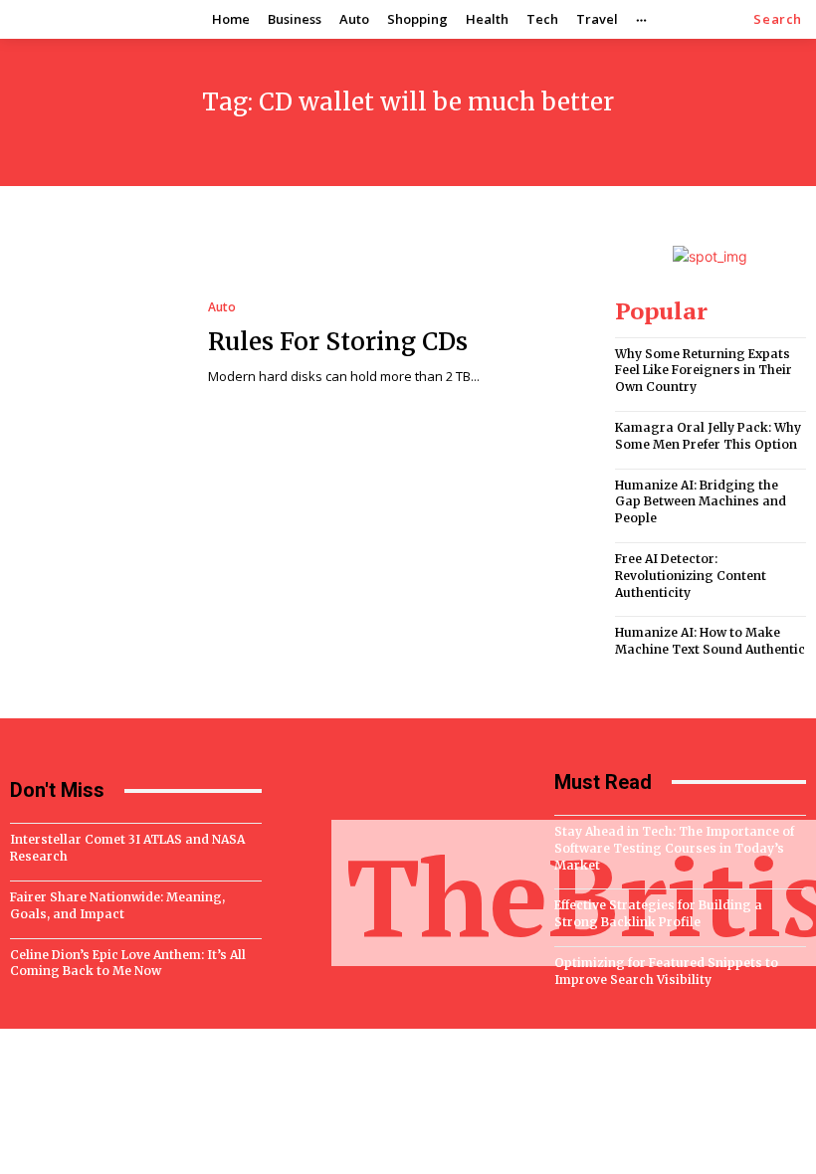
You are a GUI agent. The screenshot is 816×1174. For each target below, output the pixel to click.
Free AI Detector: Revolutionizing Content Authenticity (690, 575)
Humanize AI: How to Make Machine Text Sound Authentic (710, 641)
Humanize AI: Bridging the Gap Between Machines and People (700, 502)
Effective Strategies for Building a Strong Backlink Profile (658, 913)
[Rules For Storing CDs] (99, 344)
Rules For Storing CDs (338, 341)
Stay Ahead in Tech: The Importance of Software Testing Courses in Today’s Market (674, 848)
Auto (222, 307)
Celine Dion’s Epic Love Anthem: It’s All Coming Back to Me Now (128, 963)
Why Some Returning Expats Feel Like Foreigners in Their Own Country (703, 370)
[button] (777, 19)
